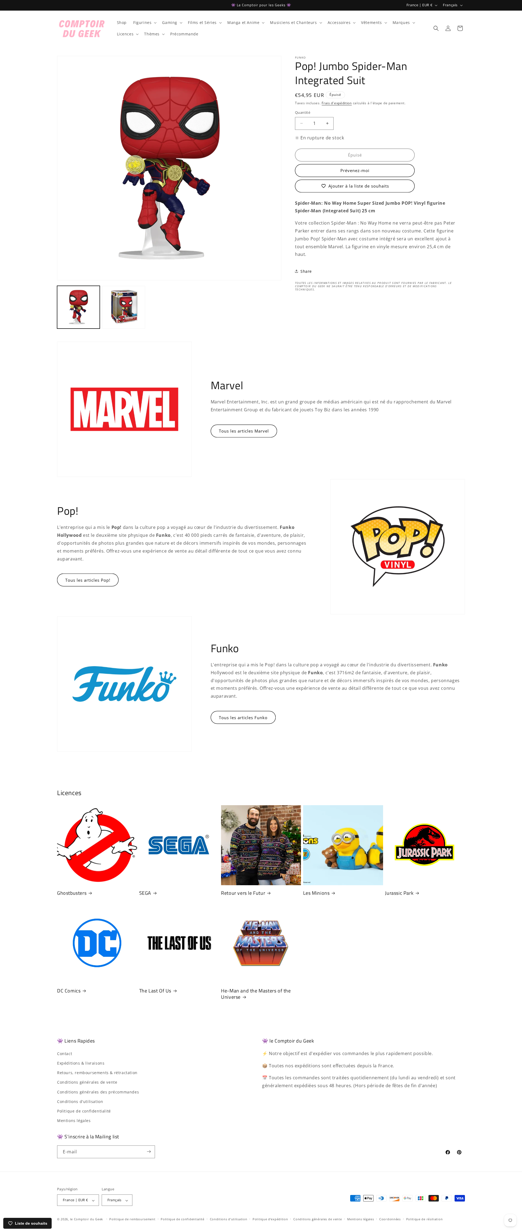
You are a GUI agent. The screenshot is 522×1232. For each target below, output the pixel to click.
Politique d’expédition (270, 1219)
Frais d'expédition (337, 103)
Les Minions (316, 893)
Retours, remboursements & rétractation (97, 1072)
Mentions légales (74, 1120)
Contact (64, 1053)
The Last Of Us (155, 991)
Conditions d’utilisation (228, 1219)
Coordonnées (390, 1219)
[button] (144, 22)
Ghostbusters (71, 893)
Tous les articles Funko (243, 717)
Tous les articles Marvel (244, 431)
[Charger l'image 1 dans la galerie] (78, 307)
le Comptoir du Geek (86, 1219)
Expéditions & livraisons (80, 1062)
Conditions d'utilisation (80, 1101)
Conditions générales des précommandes (98, 1091)
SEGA (145, 893)
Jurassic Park (399, 893)
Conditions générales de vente (87, 1082)
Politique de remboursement (132, 1219)
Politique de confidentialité (84, 1110)
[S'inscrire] (149, 1151)
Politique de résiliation (424, 1219)
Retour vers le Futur (243, 893)
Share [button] (306, 271)
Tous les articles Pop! (87, 580)
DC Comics (68, 991)
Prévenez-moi (354, 170)
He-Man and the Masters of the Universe (256, 994)
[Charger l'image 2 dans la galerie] (123, 307)
